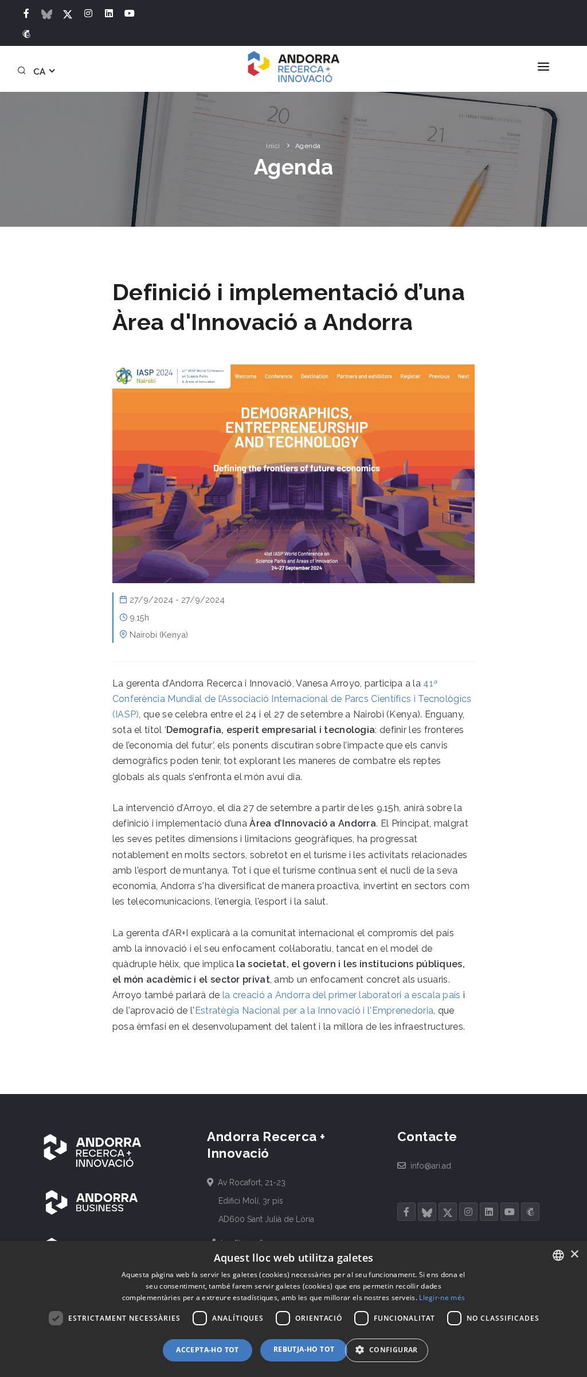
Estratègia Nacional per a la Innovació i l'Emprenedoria (314, 1010)
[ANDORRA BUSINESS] (91, 1202)
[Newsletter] (26, 34)
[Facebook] (26, 14)
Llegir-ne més (442, 1297)
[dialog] (293, 1309)
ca (40, 72)
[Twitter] (67, 14)
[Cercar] (23, 72)
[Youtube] (129, 14)
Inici (273, 146)
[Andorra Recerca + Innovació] (293, 66)
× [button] (574, 1254)
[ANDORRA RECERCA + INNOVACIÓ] (91, 1149)
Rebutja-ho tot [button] (304, 1349)
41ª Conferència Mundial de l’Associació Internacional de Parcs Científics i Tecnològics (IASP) (292, 699)
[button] (391, 1350)
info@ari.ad (430, 1165)
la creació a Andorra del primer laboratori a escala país (341, 995)
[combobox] (558, 1255)
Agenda (308, 146)
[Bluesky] (47, 14)
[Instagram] (88, 14)
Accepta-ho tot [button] (207, 1350)
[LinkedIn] (109, 14)
